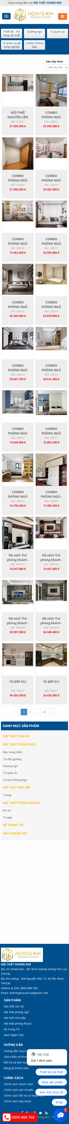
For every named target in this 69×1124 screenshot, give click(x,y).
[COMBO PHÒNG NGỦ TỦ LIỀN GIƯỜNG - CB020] (17, 157)
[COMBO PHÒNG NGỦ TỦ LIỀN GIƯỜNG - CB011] (51, 402)
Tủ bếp (7, 795)
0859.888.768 (23, 1117)
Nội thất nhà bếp (17, 787)
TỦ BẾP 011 (51, 682)
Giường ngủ (34, 31)
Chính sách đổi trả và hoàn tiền (24, 1095)
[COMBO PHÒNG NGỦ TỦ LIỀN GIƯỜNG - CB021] (51, 94)
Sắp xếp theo (54, 61)
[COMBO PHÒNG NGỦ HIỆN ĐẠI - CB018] (17, 210)
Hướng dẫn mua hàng (18, 1051)
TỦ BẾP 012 (18, 682)
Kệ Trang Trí (13, 825)
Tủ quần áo (57, 31)
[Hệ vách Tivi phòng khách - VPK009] (17, 592)
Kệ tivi (7, 810)
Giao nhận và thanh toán (20, 1056)
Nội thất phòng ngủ (19, 744)
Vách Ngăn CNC (15, 833)
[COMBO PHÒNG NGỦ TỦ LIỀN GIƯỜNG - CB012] (17, 401)
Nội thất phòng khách (21, 803)
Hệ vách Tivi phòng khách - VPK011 (18, 559)
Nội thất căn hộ (16, 736)
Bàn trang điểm (13, 752)
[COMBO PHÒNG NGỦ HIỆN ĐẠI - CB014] (17, 338)
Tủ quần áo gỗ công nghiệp (11, 45)
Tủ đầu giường (12, 759)
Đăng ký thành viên (16, 1068)
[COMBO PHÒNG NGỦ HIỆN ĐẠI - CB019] (51, 147)
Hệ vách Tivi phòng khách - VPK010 (51, 559)
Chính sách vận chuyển (19, 1090)
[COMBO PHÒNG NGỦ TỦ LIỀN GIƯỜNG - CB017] (51, 214)
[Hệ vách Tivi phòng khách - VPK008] (51, 590)
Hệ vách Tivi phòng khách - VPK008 (51, 623)
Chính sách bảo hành (17, 1101)
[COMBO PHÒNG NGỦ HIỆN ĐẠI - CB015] (51, 274)
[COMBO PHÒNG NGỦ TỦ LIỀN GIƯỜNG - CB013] (51, 338)
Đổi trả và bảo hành (16, 1062)
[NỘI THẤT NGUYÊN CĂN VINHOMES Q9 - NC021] (17, 82)
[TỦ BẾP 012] (17, 654)
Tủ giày (7, 817)
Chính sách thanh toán (18, 1084)
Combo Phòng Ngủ (35, 45)
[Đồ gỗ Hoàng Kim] (35, 14)
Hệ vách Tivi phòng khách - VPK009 (18, 623)
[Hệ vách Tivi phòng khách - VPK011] (17, 537)
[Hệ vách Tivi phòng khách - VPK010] (51, 527)
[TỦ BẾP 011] (51, 654)
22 (44, 712)
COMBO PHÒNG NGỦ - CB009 (51, 496)
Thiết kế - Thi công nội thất (11, 33)
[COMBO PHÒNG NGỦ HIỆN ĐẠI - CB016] (17, 279)
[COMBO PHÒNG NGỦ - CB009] (51, 474)
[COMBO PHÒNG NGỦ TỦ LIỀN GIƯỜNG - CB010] (17, 467)
